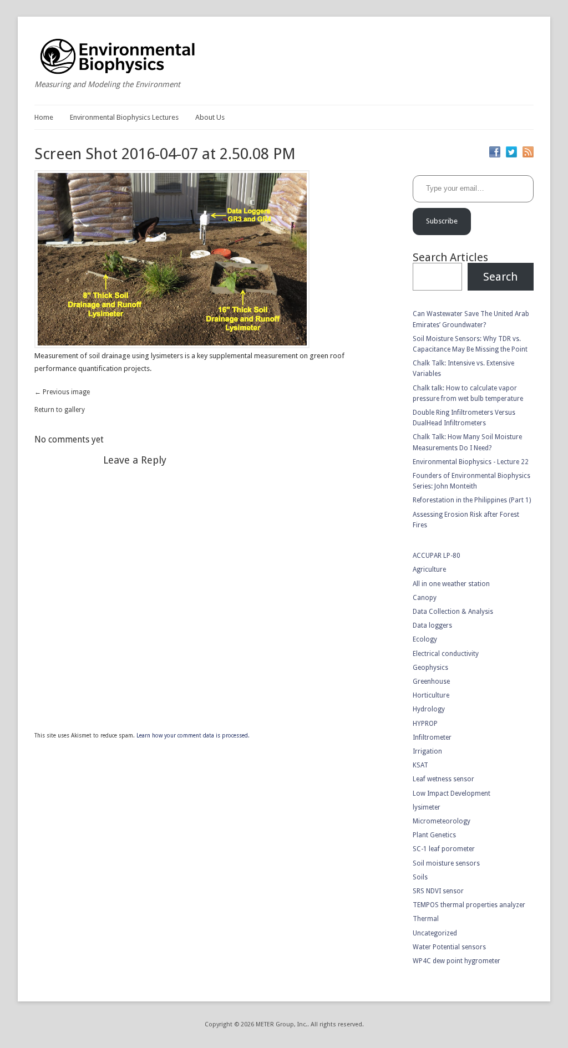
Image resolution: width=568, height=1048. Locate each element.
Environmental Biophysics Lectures (124, 117)
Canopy (425, 598)
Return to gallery (59, 410)
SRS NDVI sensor (438, 891)
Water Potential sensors (449, 947)
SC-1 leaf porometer (444, 849)
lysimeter (426, 807)
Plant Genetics (434, 835)
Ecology (425, 639)
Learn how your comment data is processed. (193, 735)
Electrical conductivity (446, 654)
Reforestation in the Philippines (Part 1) (472, 500)
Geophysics (430, 667)
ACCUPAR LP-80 (436, 555)
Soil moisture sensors (446, 863)
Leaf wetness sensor (443, 779)
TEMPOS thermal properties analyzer (469, 905)
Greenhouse (431, 681)
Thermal (426, 919)
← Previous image (62, 392)
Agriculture (429, 569)
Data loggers (432, 625)
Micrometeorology (441, 821)
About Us (210, 117)
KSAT (420, 765)
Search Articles (450, 257)
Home (43, 117)
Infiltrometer (432, 737)
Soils (420, 877)
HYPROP (425, 724)
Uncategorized (435, 933)
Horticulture (431, 695)
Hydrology (429, 709)
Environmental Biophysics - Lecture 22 (471, 462)
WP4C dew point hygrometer (456, 961)
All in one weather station (451, 584)
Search (500, 276)
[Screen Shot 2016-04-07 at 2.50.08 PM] (172, 346)
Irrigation (427, 751)
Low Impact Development (451, 793)
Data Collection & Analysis (453, 611)
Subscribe (442, 221)
